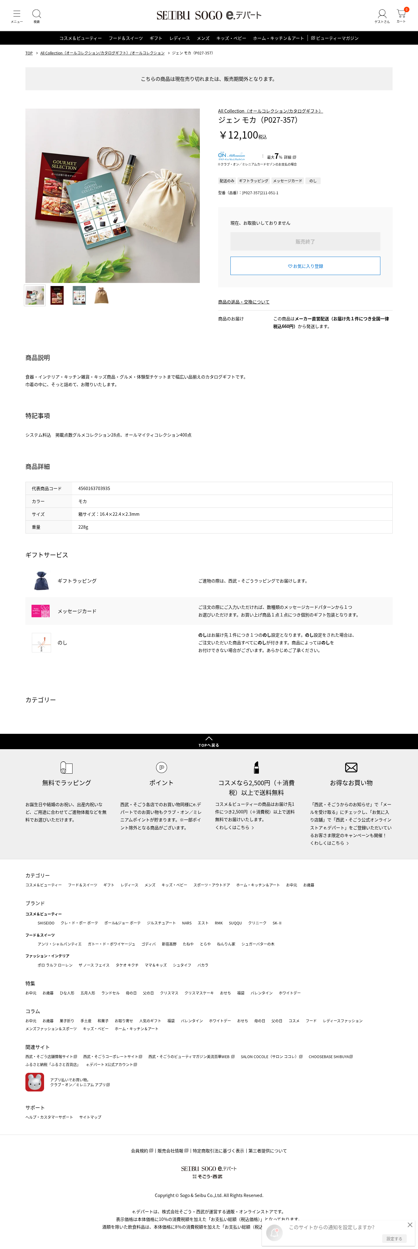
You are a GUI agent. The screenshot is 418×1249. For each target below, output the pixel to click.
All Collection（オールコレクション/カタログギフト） (270, 111)
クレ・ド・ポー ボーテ (79, 922)
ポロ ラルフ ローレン (55, 965)
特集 (30, 983)
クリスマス (169, 992)
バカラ (202, 965)
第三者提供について (267, 1150)
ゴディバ (148, 943)
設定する (394, 1238)
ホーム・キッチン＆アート (278, 38)
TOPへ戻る (209, 745)
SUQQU (235, 922)
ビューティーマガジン (337, 38)
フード (311, 1020)
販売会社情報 (170, 1150)
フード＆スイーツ (126, 38)
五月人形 (87, 992)
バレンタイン (262, 992)
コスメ (294, 1020)
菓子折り (67, 1020)
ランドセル (110, 992)
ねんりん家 (226, 943)
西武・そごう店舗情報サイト (49, 1056)
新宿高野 (169, 943)
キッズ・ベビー (231, 38)
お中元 (291, 884)
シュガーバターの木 (257, 943)
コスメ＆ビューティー (80, 38)
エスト (203, 922)
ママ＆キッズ (156, 965)
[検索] (37, 16)
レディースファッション (343, 1020)
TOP (29, 53)
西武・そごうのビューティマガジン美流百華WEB (189, 1056)
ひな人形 (67, 992)
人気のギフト (150, 1020)
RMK (219, 922)
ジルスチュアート (161, 922)
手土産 (85, 1020)
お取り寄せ (124, 1020)
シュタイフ (182, 965)
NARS (187, 922)
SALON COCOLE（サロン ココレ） (270, 1056)
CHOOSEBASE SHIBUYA (329, 1056)
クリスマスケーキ (199, 992)
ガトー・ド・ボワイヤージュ (111, 943)
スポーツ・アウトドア (211, 884)
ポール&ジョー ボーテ (122, 922)
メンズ (203, 38)
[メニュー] (17, 16)
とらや (205, 943)
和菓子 (103, 1020)
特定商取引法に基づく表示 (218, 1150)
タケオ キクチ (127, 965)
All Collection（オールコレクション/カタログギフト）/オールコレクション (102, 53)
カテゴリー (37, 875)
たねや (188, 943)
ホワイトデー (290, 992)
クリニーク (257, 922)
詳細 (287, 157)
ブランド (35, 903)
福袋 (240, 992)
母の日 (131, 992)
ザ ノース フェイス (94, 965)
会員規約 (139, 1150)
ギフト (156, 38)
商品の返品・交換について (244, 302)
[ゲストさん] (382, 16)
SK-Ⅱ (277, 922)
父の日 (148, 992)
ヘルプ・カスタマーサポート (49, 1117)
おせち (225, 992)
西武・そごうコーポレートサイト (110, 1056)
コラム (32, 1011)
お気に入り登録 (308, 266)
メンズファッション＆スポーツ (51, 1028)
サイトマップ (90, 1117)
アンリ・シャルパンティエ (60, 943)
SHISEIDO (46, 922)
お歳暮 (308, 884)
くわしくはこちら (232, 827)
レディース (179, 38)
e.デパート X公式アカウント (110, 1064)
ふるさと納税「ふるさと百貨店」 (52, 1064)
